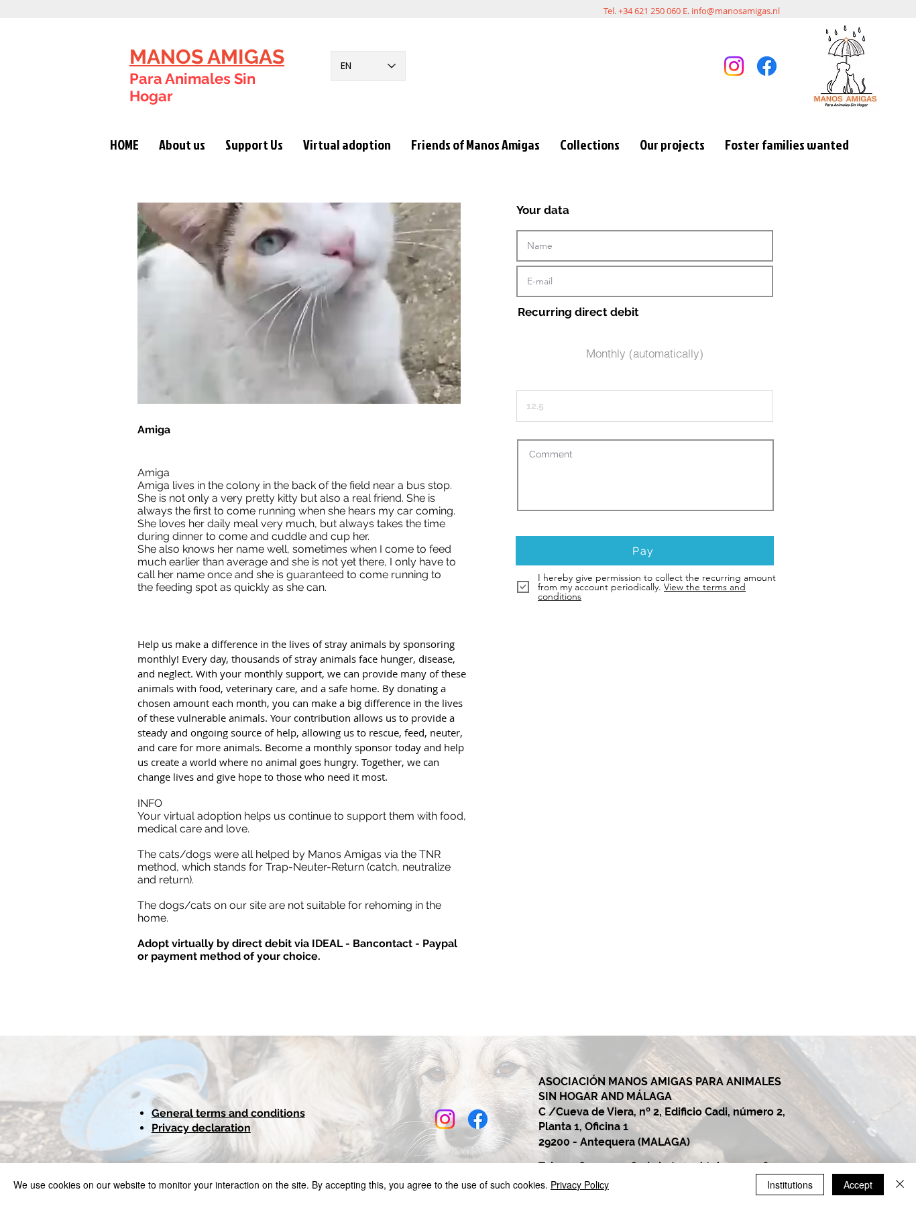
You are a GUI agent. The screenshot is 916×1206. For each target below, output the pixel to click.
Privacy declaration (201, 1127)
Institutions (790, 1184)
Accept (858, 1184)
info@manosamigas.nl (735, 11)
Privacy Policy (580, 1184)
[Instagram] (734, 66)
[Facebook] (767, 66)
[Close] (900, 1184)
